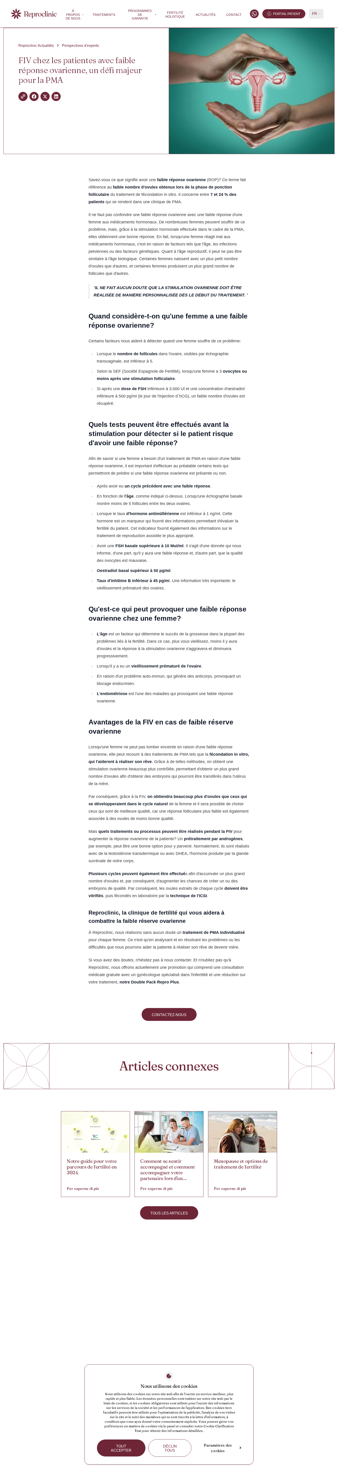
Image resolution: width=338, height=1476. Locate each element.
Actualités (205, 15)
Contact (234, 15)
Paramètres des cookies (218, 1448)
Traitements (103, 15)
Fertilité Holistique (175, 14)
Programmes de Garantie (140, 14)
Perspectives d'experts (80, 46)
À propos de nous (73, 14)
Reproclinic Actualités (36, 46)
